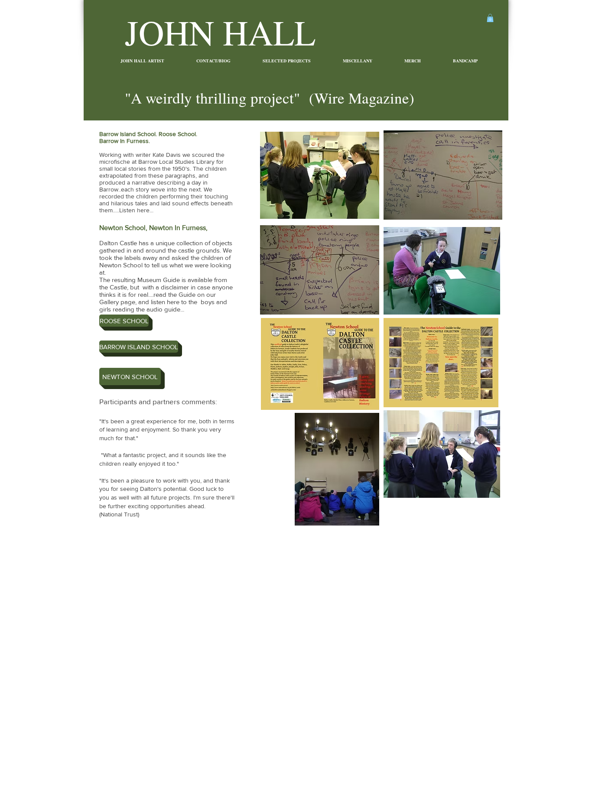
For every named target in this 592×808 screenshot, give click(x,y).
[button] (490, 18)
